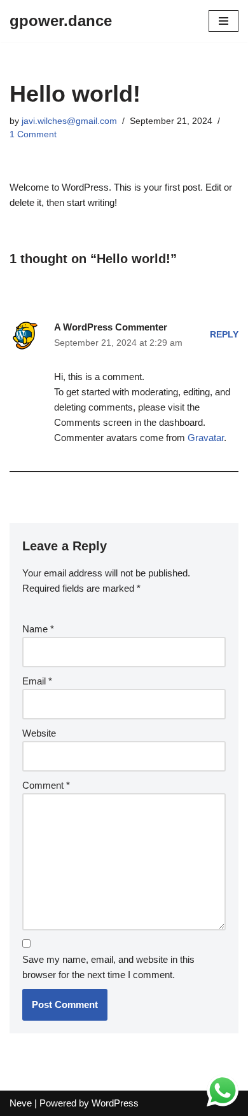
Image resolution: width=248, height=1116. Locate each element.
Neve (21, 1103)
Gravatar (206, 437)
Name (38, 628)
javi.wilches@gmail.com (69, 121)
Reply (224, 334)
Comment (46, 785)
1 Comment (33, 134)
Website (39, 733)
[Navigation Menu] (223, 21)
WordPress (115, 1103)
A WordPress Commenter (110, 327)
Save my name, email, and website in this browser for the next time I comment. (108, 967)
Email (37, 681)
